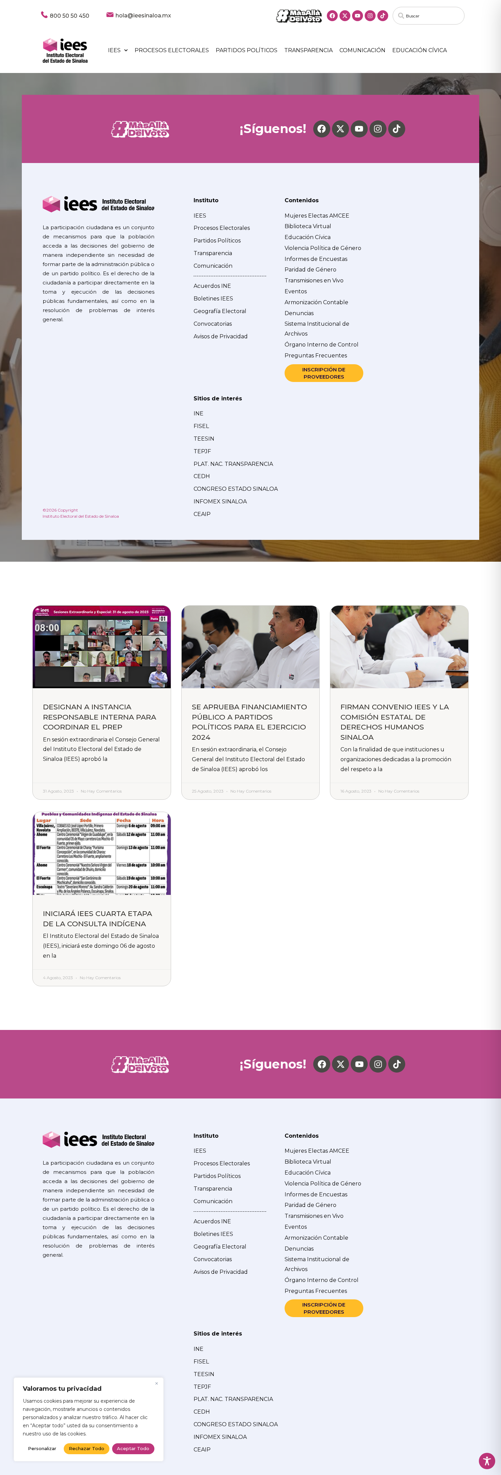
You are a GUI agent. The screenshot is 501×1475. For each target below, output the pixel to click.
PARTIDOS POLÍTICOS (246, 50)
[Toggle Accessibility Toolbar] (487, 1461)
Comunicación (362, 50)
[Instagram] (370, 15)
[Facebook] (332, 15)
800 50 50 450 (69, 16)
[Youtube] (357, 15)
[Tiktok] (382, 15)
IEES (114, 50)
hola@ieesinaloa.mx (143, 15)
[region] (89, 1419)
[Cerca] (156, 1383)
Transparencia (308, 50)
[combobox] (429, 16)
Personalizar (42, 1448)
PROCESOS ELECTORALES (172, 50)
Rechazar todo (86, 1448)
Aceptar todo (133, 1448)
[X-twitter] (344, 15)
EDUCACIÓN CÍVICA (419, 50)
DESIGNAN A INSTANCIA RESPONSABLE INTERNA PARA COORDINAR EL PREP (99, 717)
